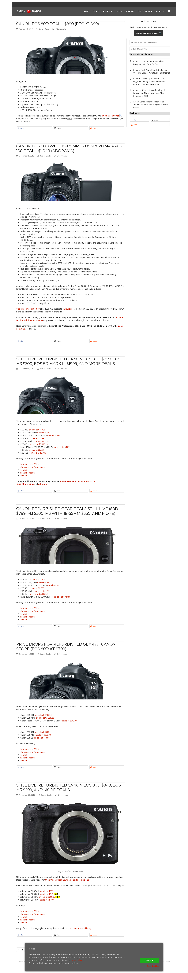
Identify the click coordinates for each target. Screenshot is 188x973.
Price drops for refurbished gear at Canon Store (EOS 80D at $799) (66, 646)
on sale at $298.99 (42, 735)
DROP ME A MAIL (139, 49)
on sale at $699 (42, 732)
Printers (23, 475)
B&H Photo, (22, 484)
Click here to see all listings (80, 928)
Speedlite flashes (27, 472)
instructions (68, 309)
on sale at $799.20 (37, 429)
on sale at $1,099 (42, 737)
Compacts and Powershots (32, 467)
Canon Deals (44, 29)
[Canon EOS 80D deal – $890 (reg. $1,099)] (66, 53)
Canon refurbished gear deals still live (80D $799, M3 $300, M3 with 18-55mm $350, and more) (67, 511)
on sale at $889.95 (110, 115)
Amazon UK (89, 481)
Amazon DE (77, 481)
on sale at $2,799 (38, 452)
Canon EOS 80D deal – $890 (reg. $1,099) (57, 23)
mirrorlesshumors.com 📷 (148, 33)
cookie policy (76, 960)
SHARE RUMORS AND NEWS (144, 42)
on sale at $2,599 (36, 438)
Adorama (42, 484)
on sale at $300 (44, 432)
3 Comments (62, 518)
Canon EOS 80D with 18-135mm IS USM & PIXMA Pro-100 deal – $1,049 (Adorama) (69, 148)
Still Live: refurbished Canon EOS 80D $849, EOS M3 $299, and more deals (68, 787)
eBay (31, 484)
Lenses (23, 470)
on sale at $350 (54, 435)
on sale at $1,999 (43, 441)
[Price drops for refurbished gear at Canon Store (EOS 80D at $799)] (66, 678)
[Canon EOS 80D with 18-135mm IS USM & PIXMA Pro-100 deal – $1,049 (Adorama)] (66, 180)
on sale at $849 (46, 894)
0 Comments (61, 29)
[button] (169, 11)
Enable (149, 960)
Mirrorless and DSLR (29, 464)
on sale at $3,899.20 (39, 444)
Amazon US (65, 481)
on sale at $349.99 (62, 447)
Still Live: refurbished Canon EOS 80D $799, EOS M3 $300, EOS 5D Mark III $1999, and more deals (68, 361)
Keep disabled (153, 966)
